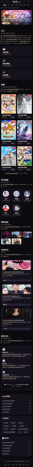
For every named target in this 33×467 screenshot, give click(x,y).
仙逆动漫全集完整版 (11, 39)
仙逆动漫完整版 (16, 409)
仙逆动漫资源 (16, 412)
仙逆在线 (22, 426)
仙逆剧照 (9, 91)
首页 (5, 5)
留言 (28, 5)
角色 (17, 5)
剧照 (20, 5)
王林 (19, 432)
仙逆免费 (14, 426)
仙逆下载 (6, 429)
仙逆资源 (13, 429)
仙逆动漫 (6, 423)
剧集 (13, 5)
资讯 (24, 5)
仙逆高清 (21, 423)
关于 (9, 5)
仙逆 (16, 1)
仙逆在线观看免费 (7, 296)
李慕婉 (25, 432)
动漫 (6, 8)
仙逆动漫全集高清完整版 (11, 173)
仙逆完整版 (6, 426)
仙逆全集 (13, 423)
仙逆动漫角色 (23, 41)
